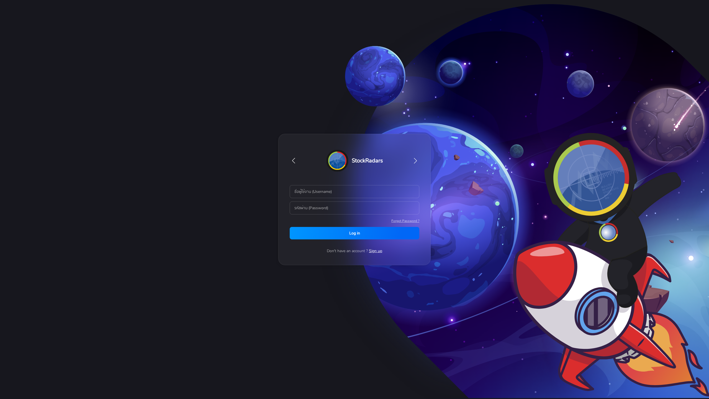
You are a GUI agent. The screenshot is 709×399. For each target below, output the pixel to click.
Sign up (375, 251)
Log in (354, 233)
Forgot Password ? (405, 221)
